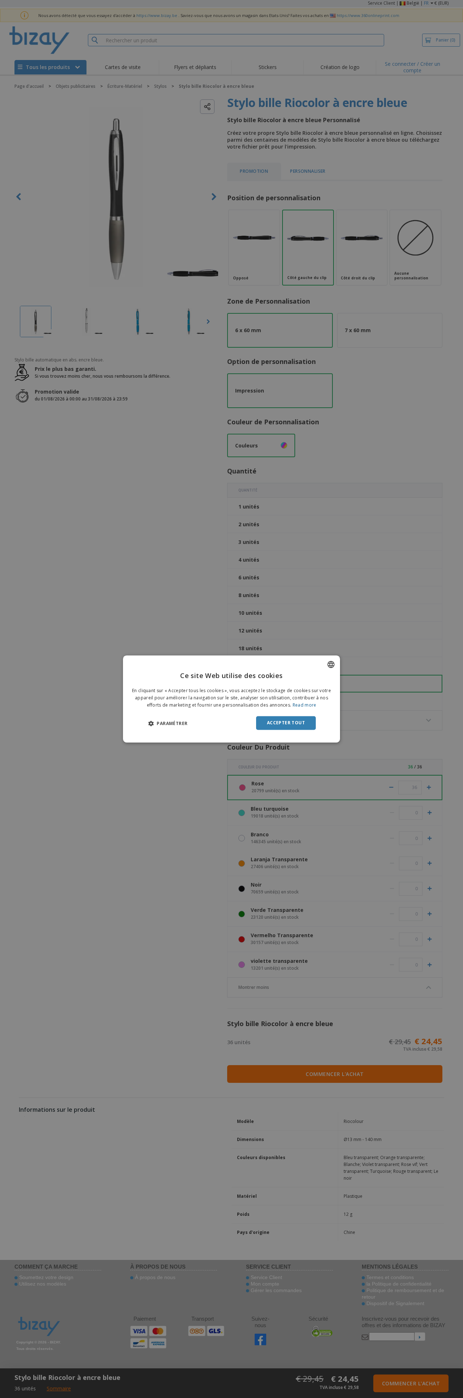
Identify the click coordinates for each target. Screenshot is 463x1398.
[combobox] (331, 664)
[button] (167, 723)
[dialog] (231, 698)
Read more (305, 705)
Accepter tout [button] (286, 723)
